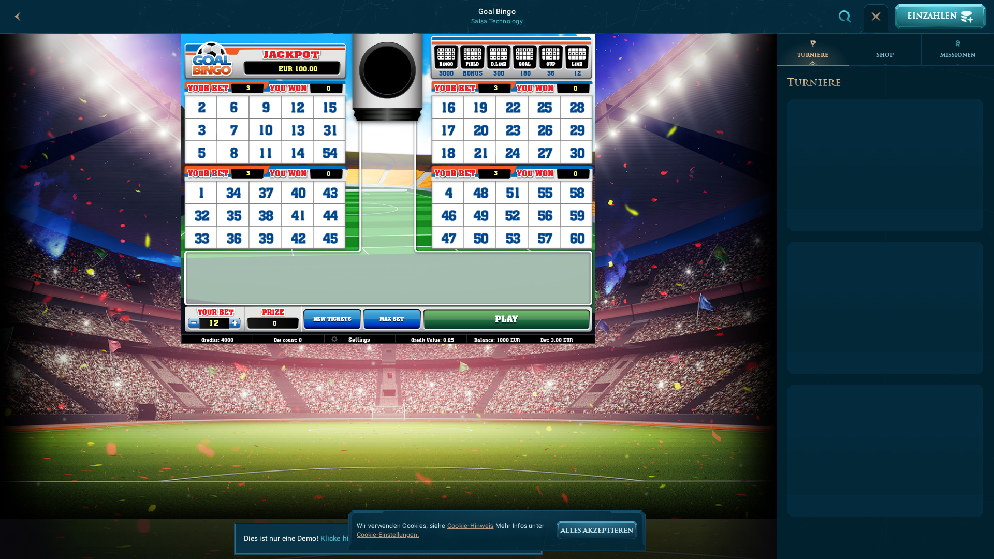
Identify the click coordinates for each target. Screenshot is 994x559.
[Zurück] (17, 16)
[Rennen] (876, 16)
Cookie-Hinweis (470, 525)
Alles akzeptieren (597, 530)
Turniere (812, 55)
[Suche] (844, 16)
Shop (885, 55)
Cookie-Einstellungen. (388, 535)
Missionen (957, 55)
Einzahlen (932, 16)
